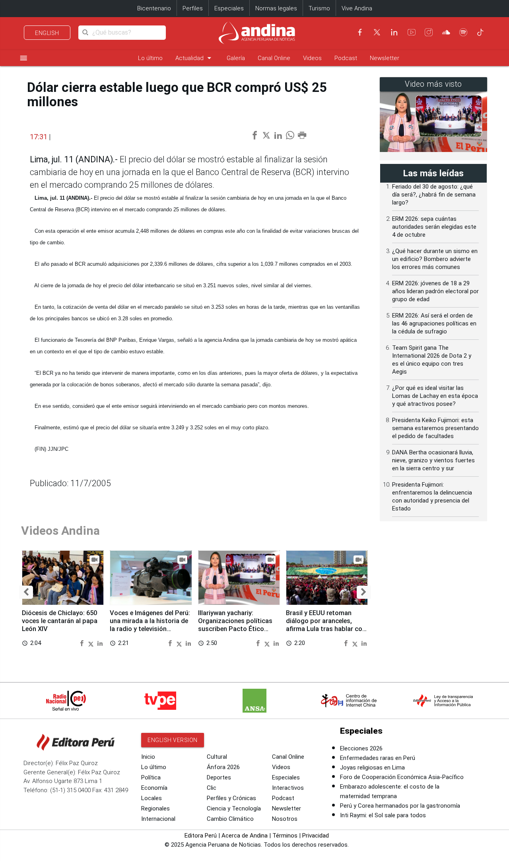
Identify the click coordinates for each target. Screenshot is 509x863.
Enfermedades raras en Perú (377, 758)
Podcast (345, 58)
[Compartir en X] (91, 643)
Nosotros (284, 818)
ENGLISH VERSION (173, 740)
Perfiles (193, 8)
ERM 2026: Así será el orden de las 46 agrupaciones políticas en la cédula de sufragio (434, 323)
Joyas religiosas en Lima (372, 767)
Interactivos (288, 787)
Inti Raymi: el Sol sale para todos (383, 815)
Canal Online (274, 58)
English (47, 33)
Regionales (155, 808)
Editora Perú (201, 835)
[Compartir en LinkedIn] (100, 643)
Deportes (219, 777)
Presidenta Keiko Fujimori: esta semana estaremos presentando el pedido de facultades (435, 428)
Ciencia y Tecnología (234, 808)
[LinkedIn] (394, 32)
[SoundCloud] (446, 32)
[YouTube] (412, 32)
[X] (377, 32)
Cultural (217, 756)
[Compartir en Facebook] (82, 643)
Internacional (158, 818)
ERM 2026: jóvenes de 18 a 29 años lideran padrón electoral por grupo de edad (435, 291)
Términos (284, 835)
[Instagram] (429, 32)
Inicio (148, 756)
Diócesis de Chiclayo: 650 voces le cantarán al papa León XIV (59, 621)
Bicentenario (154, 8)
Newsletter (384, 58)
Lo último (150, 58)
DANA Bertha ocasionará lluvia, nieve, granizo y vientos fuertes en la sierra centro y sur (433, 460)
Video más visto (433, 84)
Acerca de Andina (244, 835)
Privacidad (315, 835)
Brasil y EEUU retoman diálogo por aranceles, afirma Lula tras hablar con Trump (326, 624)
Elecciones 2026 (361, 748)
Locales (151, 798)
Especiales (229, 8)
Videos (312, 58)
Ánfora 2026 (223, 767)
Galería (236, 58)
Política (151, 777)
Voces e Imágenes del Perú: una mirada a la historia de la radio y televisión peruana (150, 624)
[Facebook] (360, 32)
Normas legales (276, 8)
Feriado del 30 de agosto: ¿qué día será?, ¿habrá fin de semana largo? (434, 194)
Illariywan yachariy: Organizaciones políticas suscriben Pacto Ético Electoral (235, 624)
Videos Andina (60, 531)
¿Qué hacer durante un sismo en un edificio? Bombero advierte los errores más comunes (435, 259)
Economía (154, 787)
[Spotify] (463, 32)
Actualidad (194, 57)
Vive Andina (357, 8)
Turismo (319, 8)
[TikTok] (480, 32)
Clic (211, 787)
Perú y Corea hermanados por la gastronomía (400, 805)
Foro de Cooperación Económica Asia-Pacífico (402, 777)
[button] (26, 592)
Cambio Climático (230, 818)
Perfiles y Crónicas (231, 798)
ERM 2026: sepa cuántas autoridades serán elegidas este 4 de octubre (434, 226)
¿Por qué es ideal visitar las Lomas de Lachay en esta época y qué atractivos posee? (435, 395)
